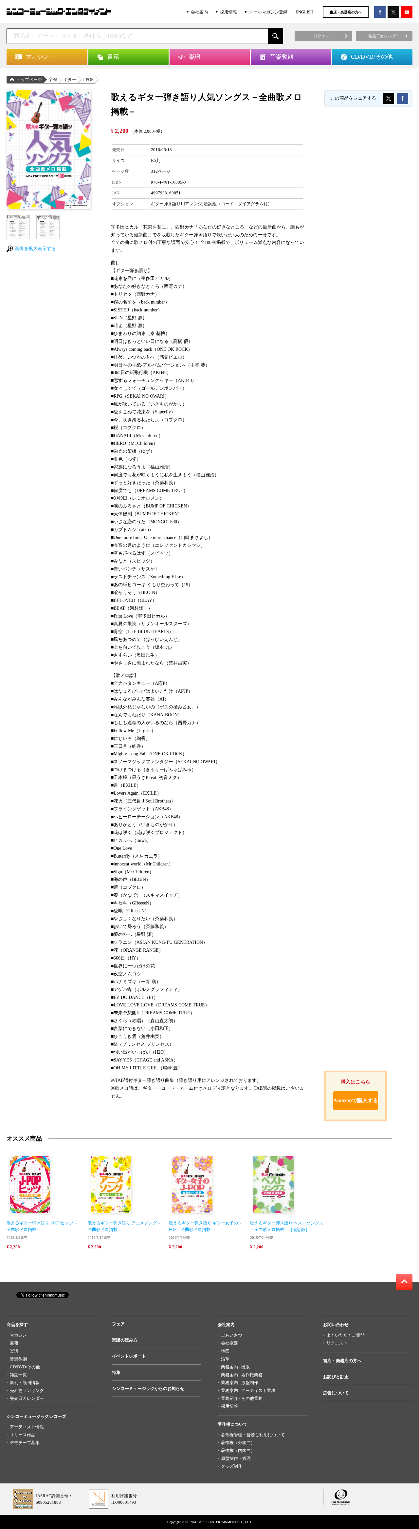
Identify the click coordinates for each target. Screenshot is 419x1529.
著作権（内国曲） (238, 1450)
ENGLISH (304, 12)
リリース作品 (22, 1434)
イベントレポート (129, 1356)
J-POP (88, 79)
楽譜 (52, 79)
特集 (116, 1372)
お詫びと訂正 (336, 1376)
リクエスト (337, 1342)
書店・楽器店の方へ (346, 12)
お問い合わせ (336, 1324)
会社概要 (229, 1342)
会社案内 (199, 12)
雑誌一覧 (18, 1374)
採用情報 (228, 12)
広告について (336, 1392)
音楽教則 (18, 1359)
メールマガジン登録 (268, 12)
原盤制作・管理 (236, 1458)
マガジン (18, 1335)
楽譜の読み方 (124, 1340)
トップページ (29, 79)
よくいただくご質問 (345, 1335)
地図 (225, 1351)
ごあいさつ (231, 1335)
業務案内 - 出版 (235, 1366)
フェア (118, 1323)
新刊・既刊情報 (25, 1382)
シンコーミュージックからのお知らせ (148, 1388)
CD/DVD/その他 (25, 1366)
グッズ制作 (231, 1466)
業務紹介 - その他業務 (242, 1398)
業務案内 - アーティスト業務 (248, 1390)
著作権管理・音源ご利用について (253, 1434)
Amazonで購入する (355, 1100)
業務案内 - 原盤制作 (239, 1382)
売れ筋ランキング (27, 1390)
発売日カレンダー (27, 1398)
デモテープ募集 (25, 1442)
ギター (70, 79)
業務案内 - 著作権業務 (242, 1374)
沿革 (225, 1359)
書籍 (14, 1342)
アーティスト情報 (27, 1426)
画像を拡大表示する (35, 248)
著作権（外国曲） (238, 1442)
